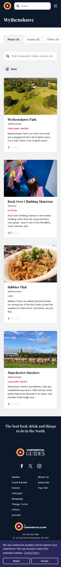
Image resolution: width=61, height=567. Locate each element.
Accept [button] (44, 561)
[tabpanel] (30, 241)
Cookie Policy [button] (31, 553)
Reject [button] (16, 561)
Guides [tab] (33, 39)
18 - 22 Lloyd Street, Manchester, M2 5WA (30, 538)
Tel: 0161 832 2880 (30, 534)
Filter (14, 69)
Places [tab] (13, 39)
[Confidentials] (30, 526)
